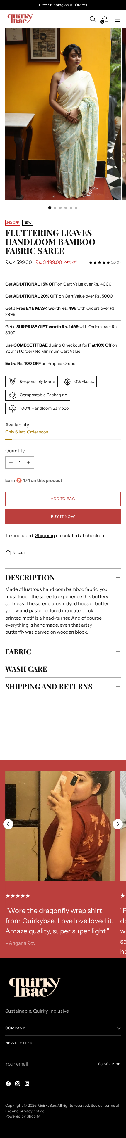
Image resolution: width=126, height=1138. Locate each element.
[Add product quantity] (11, 462)
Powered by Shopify (22, 1116)
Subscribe (109, 1064)
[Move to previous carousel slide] (8, 824)
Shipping (45, 535)
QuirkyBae (47, 1105)
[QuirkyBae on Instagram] (18, 1084)
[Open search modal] (92, 19)
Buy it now (63, 516)
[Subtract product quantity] (28, 462)
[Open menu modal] (118, 19)
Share (19, 553)
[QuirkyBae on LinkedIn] (27, 1084)
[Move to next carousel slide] (118, 824)
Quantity (15, 451)
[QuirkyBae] (20, 18)
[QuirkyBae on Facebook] (8, 1084)
